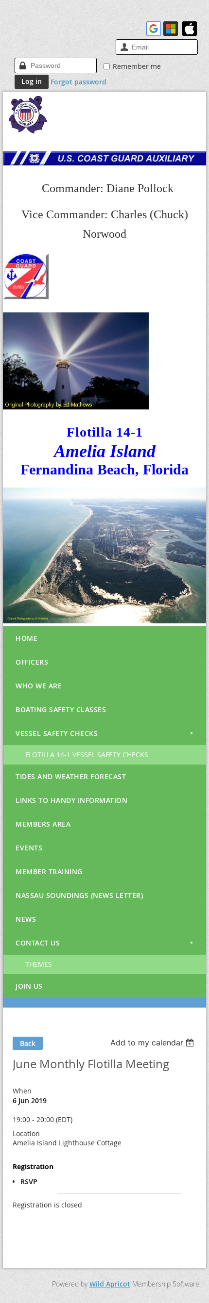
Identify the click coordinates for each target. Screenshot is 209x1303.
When (22, 1090)
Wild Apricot (109, 1283)
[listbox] (153, 1042)
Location (26, 1133)
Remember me (137, 66)
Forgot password (78, 81)
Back (27, 1043)
